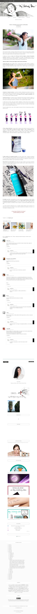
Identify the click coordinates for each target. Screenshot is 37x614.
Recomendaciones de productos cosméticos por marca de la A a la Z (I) (18, 442)
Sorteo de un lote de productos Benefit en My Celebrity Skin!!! (17, 472)
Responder (8, 246)
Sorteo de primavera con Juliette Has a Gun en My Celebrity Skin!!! (17, 507)
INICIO (9, 17)
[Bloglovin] (14, 1)
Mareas (7, 295)
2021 (10, 546)
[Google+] (8, 1)
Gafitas (7, 312)
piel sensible (19, 592)
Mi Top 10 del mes (16, 588)
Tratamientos (20, 589)
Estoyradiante (18, 530)
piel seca (17, 592)
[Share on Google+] (12, 217)
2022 (10, 545)
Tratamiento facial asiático (14, 589)
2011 (9, 578)
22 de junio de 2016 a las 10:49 (10, 275)
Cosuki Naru (11, 250)
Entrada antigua (31, 361)
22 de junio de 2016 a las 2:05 (9, 259)
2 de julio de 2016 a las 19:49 (9, 329)
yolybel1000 (8, 328)
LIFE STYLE (28, 17)
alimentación (25, 590)
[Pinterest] (12, 1)
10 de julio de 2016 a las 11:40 (13, 340)
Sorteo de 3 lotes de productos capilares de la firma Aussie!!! (16, 484)
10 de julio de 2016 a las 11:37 (13, 251)
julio (10, 558)
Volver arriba (18, 612)
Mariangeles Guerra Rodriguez (11, 258)
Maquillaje (10, 588)
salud (21, 592)
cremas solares (13, 591)
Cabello (13, 584)
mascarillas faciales (22, 591)
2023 (10, 544)
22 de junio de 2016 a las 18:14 (10, 296)
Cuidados (23, 584)
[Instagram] (10, 1)
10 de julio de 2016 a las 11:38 (13, 289)
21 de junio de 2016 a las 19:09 (10, 241)
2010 (10, 579)
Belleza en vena (18, 529)
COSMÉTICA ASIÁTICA (21, 17)
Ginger (7, 274)
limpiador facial (17, 591)
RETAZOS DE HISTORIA (18, 19)
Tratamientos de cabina (25, 589)
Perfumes (25, 588)
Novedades (21, 588)
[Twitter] (6, 1)
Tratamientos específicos (12, 590)
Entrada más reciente (5, 361)
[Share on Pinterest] (8, 217)
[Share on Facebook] (7, 217)
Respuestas (9, 248)
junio (10, 559)
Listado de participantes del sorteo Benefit (14, 519)
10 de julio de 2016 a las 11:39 (13, 305)
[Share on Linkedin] (11, 217)
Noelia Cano (8, 240)
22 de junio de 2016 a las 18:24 (10, 313)
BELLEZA (14, 17)
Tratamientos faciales (19, 590)
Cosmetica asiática (18, 584)
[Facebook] (4, 1)
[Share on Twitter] (9, 217)
